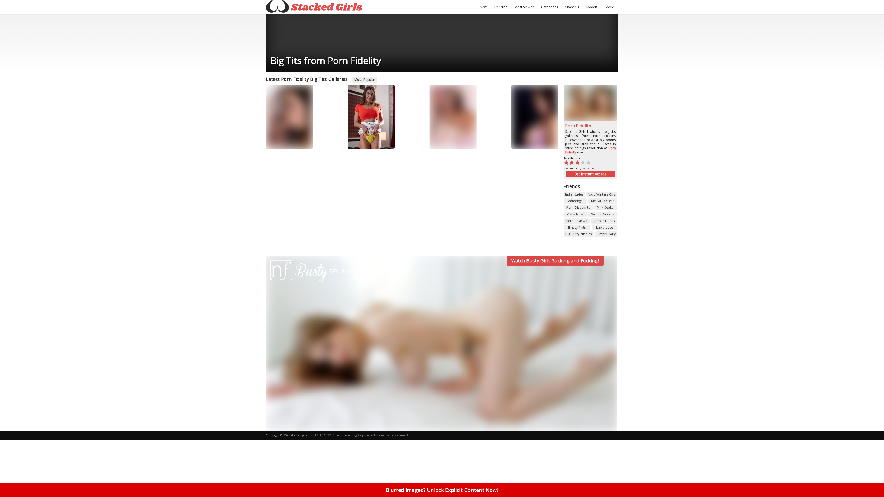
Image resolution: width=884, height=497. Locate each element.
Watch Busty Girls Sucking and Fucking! (555, 260)
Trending (500, 7)
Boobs (610, 7)
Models (592, 7)
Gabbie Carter (527, 142)
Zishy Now (575, 214)
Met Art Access (602, 201)
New (483, 7)
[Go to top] (871, 482)
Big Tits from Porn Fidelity (325, 60)
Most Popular (364, 79)
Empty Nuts (577, 227)
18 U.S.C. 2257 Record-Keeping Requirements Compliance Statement (361, 435)
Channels (572, 7)
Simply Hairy (606, 234)
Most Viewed (524, 7)
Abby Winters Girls (602, 194)
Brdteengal (575, 201)
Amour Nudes (604, 221)
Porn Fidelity (578, 125)
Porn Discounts (578, 207)
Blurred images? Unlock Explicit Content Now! (442, 489)
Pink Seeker (606, 207)
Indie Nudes (574, 194)
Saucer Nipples (602, 214)
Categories (549, 7)
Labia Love (604, 227)
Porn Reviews (576, 221)
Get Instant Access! (590, 173)
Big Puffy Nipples (578, 234)
